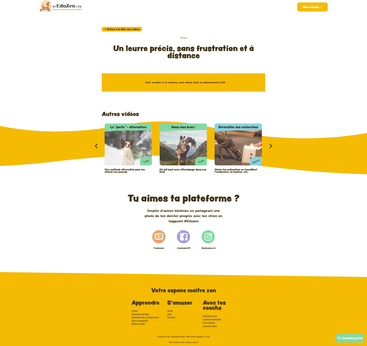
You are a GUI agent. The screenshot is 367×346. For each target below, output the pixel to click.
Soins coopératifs (140, 320)
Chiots (135, 311)
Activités (171, 317)
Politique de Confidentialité (171, 336)
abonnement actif (214, 82)
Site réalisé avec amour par (182, 342)
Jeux (169, 314)
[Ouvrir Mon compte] (321, 7)
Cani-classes (209, 322)
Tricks (170, 311)
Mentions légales (195, 336)
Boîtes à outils (138, 323)
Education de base (140, 314)
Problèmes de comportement (145, 317)
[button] (96, 146)
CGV (207, 336)
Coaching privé (210, 326)
